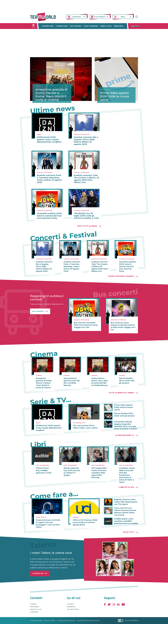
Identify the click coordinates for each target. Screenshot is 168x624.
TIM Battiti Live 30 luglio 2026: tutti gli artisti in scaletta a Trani (86, 215)
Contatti (33, 604)
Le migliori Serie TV (124, 435)
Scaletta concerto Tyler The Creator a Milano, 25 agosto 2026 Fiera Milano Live (86, 178)
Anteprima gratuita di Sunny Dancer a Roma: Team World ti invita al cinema (51, 95)
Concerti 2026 (48, 26)
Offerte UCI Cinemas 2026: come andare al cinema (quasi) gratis (85, 522)
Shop (123, 17)
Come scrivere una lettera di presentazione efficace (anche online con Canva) (125, 511)
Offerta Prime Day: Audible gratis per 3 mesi (43, 470)
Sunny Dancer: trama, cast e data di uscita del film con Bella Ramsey (99, 381)
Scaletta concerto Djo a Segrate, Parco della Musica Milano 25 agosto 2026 (86, 140)
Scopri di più (38, 573)
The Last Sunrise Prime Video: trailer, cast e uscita (85, 426)
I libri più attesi (126, 487)
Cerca (136, 17)
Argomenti (76, 17)
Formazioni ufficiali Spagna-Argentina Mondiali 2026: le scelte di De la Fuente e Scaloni (125, 425)
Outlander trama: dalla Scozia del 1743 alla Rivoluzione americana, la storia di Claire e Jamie (127, 475)
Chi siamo (70, 604)
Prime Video (118, 26)
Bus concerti (75, 26)
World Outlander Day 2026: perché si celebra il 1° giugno (72, 471)
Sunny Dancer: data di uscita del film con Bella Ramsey (72, 381)
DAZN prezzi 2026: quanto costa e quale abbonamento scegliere (49, 139)
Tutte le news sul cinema (121, 393)
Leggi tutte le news (87, 226)
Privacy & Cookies (49, 620)
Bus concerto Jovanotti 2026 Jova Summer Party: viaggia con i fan (86, 325)
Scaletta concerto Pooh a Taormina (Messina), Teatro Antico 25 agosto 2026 (49, 178)
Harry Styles (105, 26)
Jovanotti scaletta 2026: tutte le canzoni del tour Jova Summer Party (49, 215)
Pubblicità (34, 612)
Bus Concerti (38, 311)
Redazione (71, 607)
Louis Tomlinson (91, 26)
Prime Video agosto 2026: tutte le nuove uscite (114, 96)
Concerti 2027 (62, 26)
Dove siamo (34, 607)
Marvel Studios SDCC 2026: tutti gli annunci (126, 380)
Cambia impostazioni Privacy (66, 620)
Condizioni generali (36, 620)
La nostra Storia (73, 609)
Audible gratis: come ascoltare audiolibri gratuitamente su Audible (126, 521)
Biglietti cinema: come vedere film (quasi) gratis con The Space (125, 501)
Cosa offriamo (99, 17)
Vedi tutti (135, 26)
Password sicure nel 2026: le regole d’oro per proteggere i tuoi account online (48, 523)
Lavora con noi (35, 609)
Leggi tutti (128, 532)
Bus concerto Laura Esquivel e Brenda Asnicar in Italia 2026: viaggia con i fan (123, 326)
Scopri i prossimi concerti (121, 276)
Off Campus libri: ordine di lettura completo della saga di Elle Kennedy (99, 473)
